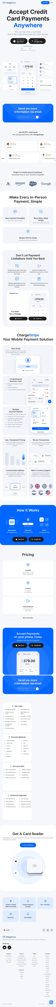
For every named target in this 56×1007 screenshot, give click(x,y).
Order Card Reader (28, 845)
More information (28, 618)
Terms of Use (42, 1004)
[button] (45, 2)
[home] (9, 2)
